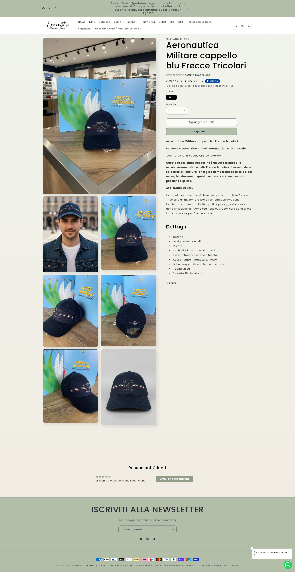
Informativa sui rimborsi (120, 565)
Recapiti (234, 565)
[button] (119, 22)
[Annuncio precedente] (106, 8)
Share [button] (172, 282)
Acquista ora (201, 131)
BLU (171, 97)
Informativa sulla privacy (148, 565)
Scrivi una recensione (174, 478)
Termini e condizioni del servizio (180, 565)
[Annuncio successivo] (188, 8)
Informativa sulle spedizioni (213, 565)
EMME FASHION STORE (75, 565)
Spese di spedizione (196, 86)
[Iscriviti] (172, 529)
